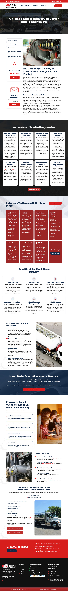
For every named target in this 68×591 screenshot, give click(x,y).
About (22, 5)
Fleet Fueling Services (56, 469)
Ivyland (40, 383)
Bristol (36, 111)
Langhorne (28, 381)
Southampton (57, 381)
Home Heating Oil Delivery (53, 458)
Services (27, 5)
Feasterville (40, 381)
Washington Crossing (47, 383)
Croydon (13, 381)
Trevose (45, 381)
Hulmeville (31, 383)
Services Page (51, 480)
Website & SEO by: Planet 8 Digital (48, 589)
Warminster (50, 381)
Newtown (18, 383)
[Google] (2, 580)
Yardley (13, 169)
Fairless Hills (34, 381)
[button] (20, 415)
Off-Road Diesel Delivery (48, 463)
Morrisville (23, 381)
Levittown (7, 169)
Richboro (36, 383)
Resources (35, 5)
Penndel (26, 383)
